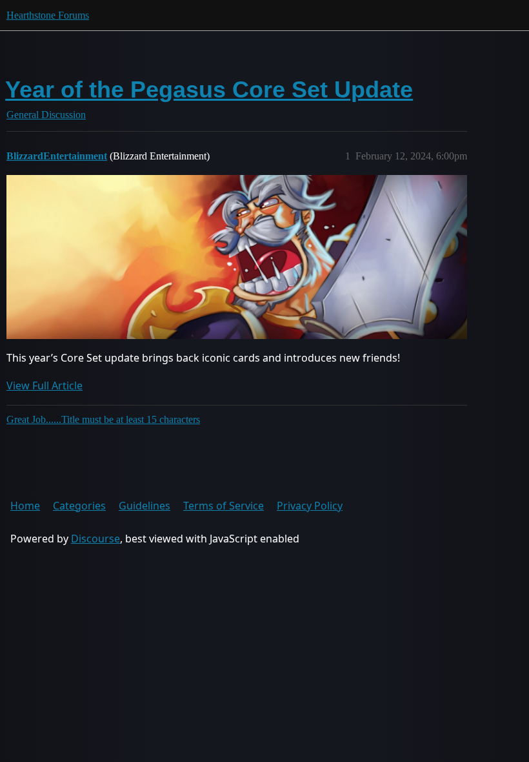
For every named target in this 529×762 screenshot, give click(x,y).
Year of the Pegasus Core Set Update (209, 89)
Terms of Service (223, 506)
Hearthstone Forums (47, 15)
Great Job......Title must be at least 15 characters (103, 419)
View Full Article (44, 385)
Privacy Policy (310, 506)
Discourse (95, 538)
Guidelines (144, 506)
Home (25, 506)
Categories (79, 506)
